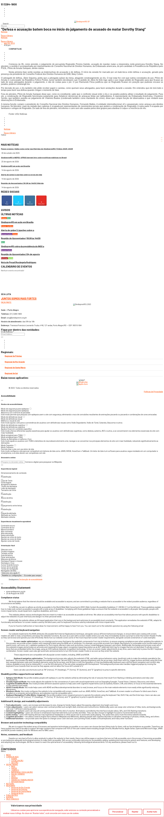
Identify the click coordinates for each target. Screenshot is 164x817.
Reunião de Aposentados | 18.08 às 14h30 (20, 238)
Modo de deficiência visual (12, 417)
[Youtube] (7, 346)
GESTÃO (14, 763)
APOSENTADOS (17, 782)
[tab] (82, 356)
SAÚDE (14, 768)
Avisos (4, 218)
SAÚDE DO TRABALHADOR (22, 780)
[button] (2, 475)
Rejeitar (135, 812)
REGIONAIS (10, 786)
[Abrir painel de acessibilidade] (2, 746)
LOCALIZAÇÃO (17, 761)
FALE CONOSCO (12, 799)
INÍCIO (8, 755)
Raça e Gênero (7, 36)
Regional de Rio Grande (15, 362)
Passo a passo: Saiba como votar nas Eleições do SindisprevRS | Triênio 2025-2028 (37, 149)
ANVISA (14, 778)
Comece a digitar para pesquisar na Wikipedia (43, 462)
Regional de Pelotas (13, 356)
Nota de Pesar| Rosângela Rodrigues (18, 262)
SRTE (13, 776)
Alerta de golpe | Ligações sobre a (17, 230)
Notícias (4, 32)
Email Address (7, 332)
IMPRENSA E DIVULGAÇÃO (22, 772)
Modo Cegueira (7, 445)
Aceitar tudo (152, 812)
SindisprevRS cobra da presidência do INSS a (22, 246)
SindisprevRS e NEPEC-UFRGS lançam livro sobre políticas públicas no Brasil (34, 157)
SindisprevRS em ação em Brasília (15, 166)
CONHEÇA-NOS (12, 757)
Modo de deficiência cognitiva (13, 425)
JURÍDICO (15, 770)
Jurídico (10, 226)
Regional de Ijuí (11, 373)
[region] (82, 809)
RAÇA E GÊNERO (18, 774)
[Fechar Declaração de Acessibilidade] (2, 583)
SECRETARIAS (12, 765)
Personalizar (117, 812)
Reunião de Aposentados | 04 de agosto (20, 254)
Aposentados (6, 234)
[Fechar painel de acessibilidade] (2, 400)
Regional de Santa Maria (15, 368)
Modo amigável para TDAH (12, 435)
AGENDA (9, 797)
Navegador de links (8, 571)
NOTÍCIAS (10, 784)
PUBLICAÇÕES (12, 795)
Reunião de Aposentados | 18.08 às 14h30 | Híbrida (22, 183)
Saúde (10, 258)
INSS (9, 218)
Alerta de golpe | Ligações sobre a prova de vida (21, 175)
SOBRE (14, 759)
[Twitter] (7, 344)
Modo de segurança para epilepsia (15, 409)
